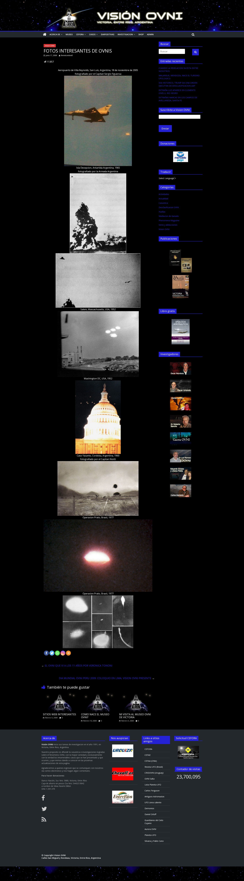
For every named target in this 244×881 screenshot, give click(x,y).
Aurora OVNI (150, 829)
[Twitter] (51, 653)
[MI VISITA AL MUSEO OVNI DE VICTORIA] (136, 693)
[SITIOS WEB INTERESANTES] (60, 693)
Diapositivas (107, 34)
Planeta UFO (150, 835)
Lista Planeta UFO (153, 784)
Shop (141, 34)
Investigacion (125, 34)
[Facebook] (46, 653)
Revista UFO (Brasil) (154, 767)
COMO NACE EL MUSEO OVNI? (95, 716)
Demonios (149, 808)
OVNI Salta (149, 778)
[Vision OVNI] (45, 34)
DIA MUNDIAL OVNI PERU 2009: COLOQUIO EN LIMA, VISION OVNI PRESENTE (106, 678)
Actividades (164, 194)
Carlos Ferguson (152, 790)
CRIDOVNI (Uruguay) (154, 772)
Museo (69, 34)
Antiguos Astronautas (154, 796)
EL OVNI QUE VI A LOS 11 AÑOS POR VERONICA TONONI (77, 665)
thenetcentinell (67, 55)
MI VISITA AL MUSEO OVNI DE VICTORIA (135, 716)
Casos (92, 34)
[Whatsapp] (57, 653)
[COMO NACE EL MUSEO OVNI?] (98, 693)
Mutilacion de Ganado (169, 216)
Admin (150, 34)
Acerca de (55, 34)
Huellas (162, 211)
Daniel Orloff (150, 814)
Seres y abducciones (168, 224)
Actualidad (163, 198)
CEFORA (80, 34)
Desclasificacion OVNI (169, 207)
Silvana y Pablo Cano (154, 841)
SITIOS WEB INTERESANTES (59, 714)
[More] (68, 653)
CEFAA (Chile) (151, 761)
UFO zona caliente (153, 802)
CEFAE (148, 755)
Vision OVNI (49, 45)
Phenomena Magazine (169, 220)
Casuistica (163, 203)
